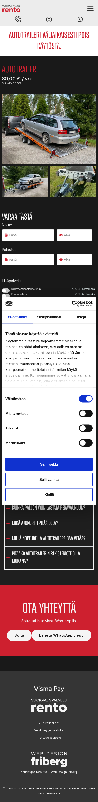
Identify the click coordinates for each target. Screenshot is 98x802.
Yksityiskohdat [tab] (49, 317)
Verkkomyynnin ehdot (49, 730)
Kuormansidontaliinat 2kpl (53, 289)
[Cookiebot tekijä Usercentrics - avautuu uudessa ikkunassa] (72, 304)
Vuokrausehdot (49, 723)
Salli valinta (49, 479)
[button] (90, 9)
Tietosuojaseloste (49, 738)
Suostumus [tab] (17, 317)
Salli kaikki (49, 464)
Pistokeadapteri (53, 294)
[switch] (86, 413)
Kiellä (49, 494)
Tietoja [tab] (80, 317)
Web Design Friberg (63, 772)
